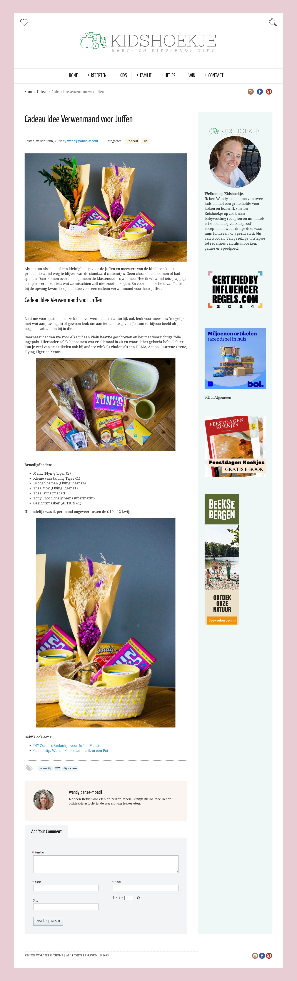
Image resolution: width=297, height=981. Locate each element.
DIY (145, 141)
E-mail (117, 882)
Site (35, 900)
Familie (146, 75)
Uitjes (170, 75)
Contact (216, 75)
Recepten (99, 75)
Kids (123, 75)
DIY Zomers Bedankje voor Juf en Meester (68, 746)
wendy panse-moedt (82, 141)
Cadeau (42, 92)
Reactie (38, 852)
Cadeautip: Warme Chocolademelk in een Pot (70, 751)
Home (73, 75)
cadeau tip (45, 768)
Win (192, 75)
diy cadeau (70, 768)
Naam (37, 882)
